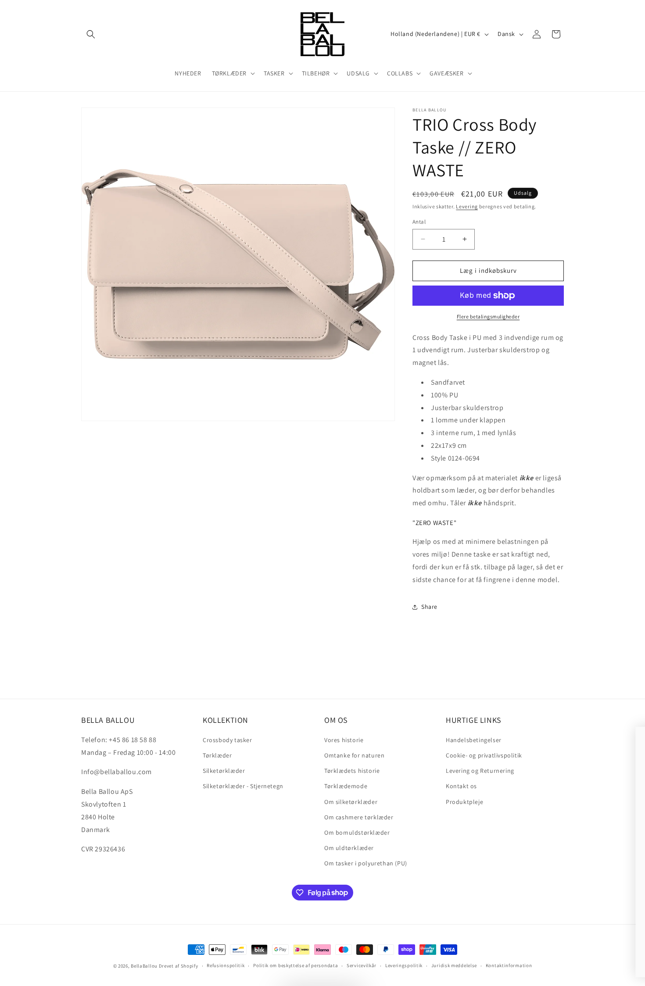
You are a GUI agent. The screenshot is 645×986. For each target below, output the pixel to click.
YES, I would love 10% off (379, 916)
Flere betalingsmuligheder (488, 316)
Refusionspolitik (225, 965)
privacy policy (387, 941)
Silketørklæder (224, 771)
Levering (467, 206)
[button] (90, 34)
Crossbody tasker (227, 740)
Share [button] (429, 607)
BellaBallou (144, 966)
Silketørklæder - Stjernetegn (243, 786)
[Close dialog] (625, 738)
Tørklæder (217, 755)
